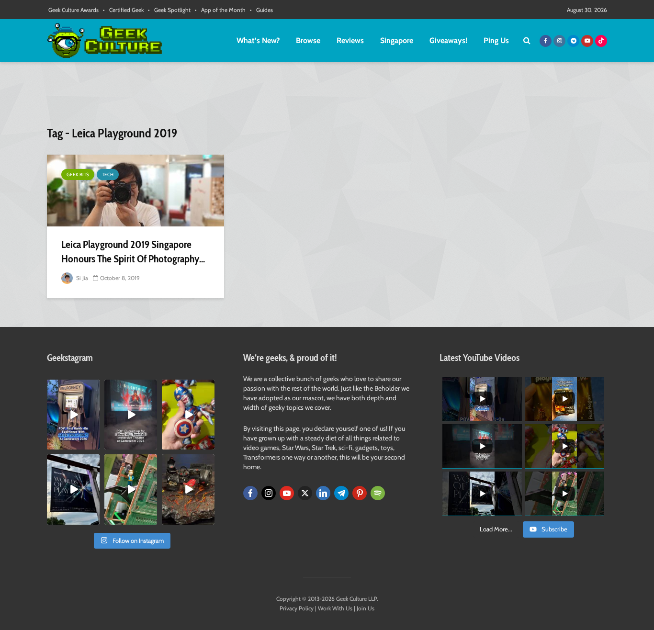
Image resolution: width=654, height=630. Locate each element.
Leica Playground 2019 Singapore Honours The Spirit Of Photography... (133, 251)
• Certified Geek (123, 9)
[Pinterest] (359, 493)
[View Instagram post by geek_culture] (94, 444)
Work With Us (335, 608)
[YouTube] (287, 493)
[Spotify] (378, 493)
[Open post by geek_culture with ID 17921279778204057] (73, 489)
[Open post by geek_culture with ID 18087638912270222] (130, 415)
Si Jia (81, 277)
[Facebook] (250, 493)
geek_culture (72, 387)
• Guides (261, 9)
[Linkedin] (323, 493)
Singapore (396, 40)
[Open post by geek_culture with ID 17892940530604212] (130, 489)
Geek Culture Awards (73, 9)
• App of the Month (220, 9)
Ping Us (496, 40)
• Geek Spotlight (169, 9)
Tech (107, 174)
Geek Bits (78, 174)
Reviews (350, 40)
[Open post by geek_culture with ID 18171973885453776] (188, 415)
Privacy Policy (297, 608)
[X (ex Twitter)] (305, 493)
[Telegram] (341, 493)
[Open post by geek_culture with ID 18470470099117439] (188, 489)
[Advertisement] (327, 98)
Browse (308, 40)
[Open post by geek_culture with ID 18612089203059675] (73, 415)
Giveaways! (448, 40)
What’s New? (258, 40)
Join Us (365, 608)
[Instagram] (268, 493)
